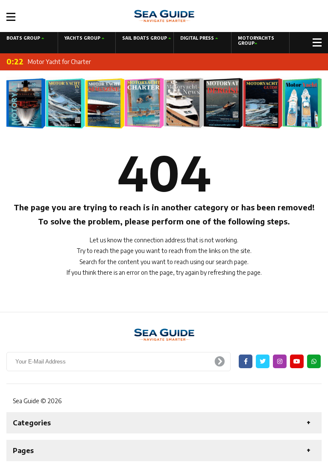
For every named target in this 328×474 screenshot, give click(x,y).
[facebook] (245, 361)
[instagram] (280, 361)
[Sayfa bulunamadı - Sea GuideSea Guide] (164, 15)
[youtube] (297, 361)
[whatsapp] (314, 361)
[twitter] (262, 361)
